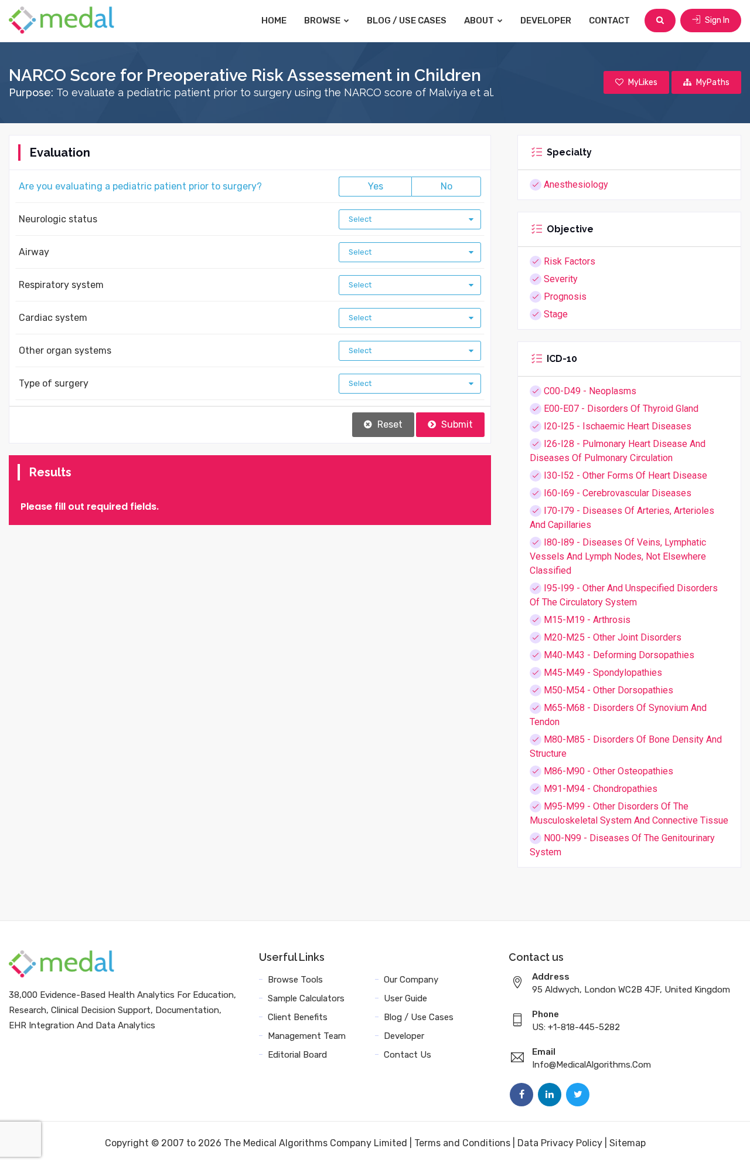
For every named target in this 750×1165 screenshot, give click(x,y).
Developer (545, 20)
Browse (323, 20)
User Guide (405, 998)
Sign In (716, 20)
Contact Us (407, 1054)
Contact (609, 20)
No (446, 186)
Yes (375, 186)
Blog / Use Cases (406, 20)
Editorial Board (297, 1054)
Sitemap (627, 1143)
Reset (389, 424)
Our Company (411, 979)
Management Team (307, 1036)
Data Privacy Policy (559, 1143)
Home (274, 20)
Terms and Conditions (462, 1143)
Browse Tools (295, 979)
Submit (456, 424)
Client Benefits (298, 1017)
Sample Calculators (306, 998)
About (480, 20)
